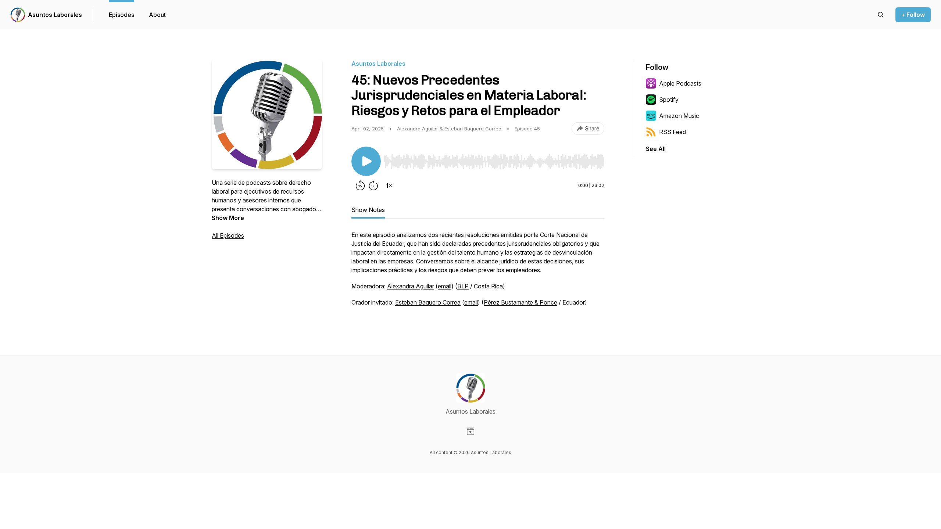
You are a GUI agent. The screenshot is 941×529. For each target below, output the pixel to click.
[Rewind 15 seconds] (360, 185)
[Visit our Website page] (470, 431)
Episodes (121, 14)
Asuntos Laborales (55, 14)
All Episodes (228, 235)
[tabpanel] (477, 272)
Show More (228, 218)
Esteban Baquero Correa (428, 302)
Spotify (669, 99)
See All (656, 148)
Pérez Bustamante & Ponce (520, 302)
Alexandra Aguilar (410, 286)
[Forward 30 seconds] (373, 185)
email (444, 286)
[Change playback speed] (389, 185)
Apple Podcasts (680, 83)
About (157, 14)
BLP (463, 286)
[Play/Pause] (366, 161)
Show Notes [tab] (368, 209)
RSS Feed (672, 132)
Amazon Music (679, 115)
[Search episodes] (881, 14)
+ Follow (913, 14)
